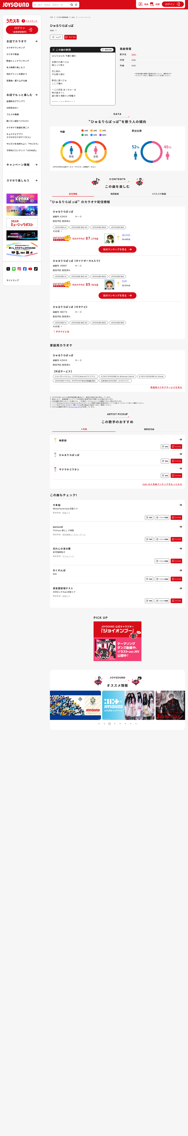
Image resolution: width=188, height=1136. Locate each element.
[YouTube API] (75, 407)
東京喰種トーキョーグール (74, 534)
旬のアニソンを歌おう (16, 73)
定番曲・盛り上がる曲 (16, 80)
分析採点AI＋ (12, 107)
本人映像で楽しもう (15, 67)
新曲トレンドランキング (17, 60)
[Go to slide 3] (109, 723)
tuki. (73, 17)
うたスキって (31, 20)
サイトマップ (12, 280)
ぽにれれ (126, 234)
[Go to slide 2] (104, 723)
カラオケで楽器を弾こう (17, 127)
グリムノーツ (68, 556)
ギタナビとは (62, 331)
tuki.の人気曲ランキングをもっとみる (162, 484)
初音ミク (66, 512)
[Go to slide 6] (125, 723)
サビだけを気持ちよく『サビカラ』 (22, 143)
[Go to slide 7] (130, 723)
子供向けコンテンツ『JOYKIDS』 (22, 150)
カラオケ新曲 (12, 54)
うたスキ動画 (12, 114)
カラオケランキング (15, 47)
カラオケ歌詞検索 (62, 17)
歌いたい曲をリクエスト (17, 120)
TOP (51, 17)
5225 (124, 280)
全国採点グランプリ (15, 101)
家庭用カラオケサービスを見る (166, 387)
